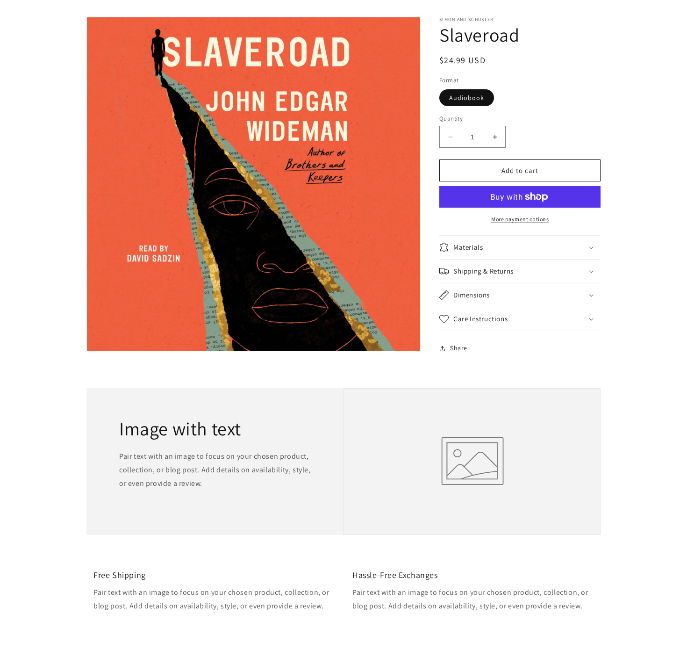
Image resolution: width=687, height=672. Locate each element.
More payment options (520, 219)
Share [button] (458, 348)
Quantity (451, 119)
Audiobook (466, 98)
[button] (520, 247)
